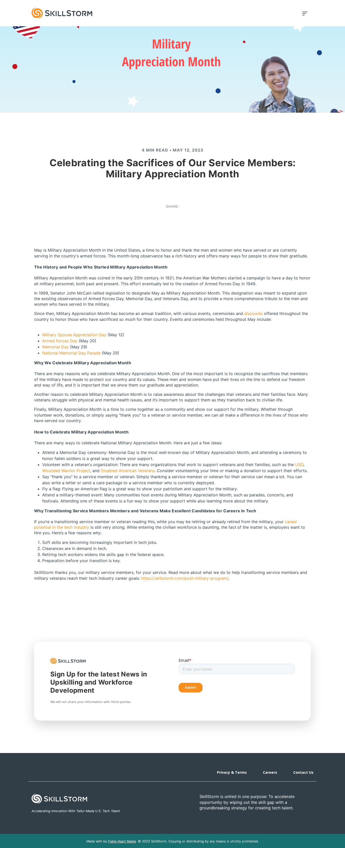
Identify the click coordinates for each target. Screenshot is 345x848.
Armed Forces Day (60, 340)
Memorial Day (55, 346)
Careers (270, 772)
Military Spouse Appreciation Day (74, 334)
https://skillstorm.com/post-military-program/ (184, 578)
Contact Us (303, 772)
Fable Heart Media (122, 841)
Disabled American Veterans (128, 470)
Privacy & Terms (232, 772)
